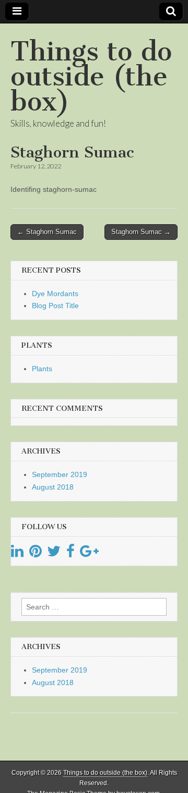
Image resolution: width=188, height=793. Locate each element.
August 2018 (53, 487)
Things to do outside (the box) (91, 76)
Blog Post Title (55, 305)
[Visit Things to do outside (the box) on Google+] (89, 554)
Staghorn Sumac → (141, 232)
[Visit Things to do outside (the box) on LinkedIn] (17, 554)
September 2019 (59, 474)
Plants (42, 368)
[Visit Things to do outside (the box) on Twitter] (54, 554)
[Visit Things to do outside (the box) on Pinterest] (35, 554)
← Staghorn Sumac (47, 232)
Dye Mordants (55, 293)
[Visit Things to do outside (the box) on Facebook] (70, 554)
